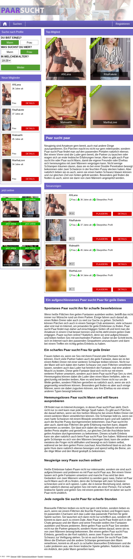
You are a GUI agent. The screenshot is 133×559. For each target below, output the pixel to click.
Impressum (48, 556)
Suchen (17, 23)
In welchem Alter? (15, 56)
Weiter (20, 67)
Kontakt (40, 556)
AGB (19, 556)
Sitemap (13, 556)
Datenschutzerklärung (29, 556)
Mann (10, 42)
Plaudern (102, 214)
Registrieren (123, 23)
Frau (29, 42)
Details (30, 103)
